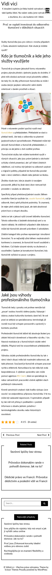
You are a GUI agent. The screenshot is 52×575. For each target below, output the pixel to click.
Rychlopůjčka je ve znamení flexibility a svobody (23, 552)
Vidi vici (9, 4)
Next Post (42, 435)
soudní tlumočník (36, 199)
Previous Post (12, 435)
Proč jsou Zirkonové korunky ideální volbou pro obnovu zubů (22, 544)
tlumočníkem (7, 133)
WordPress (42, 570)
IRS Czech (21, 376)
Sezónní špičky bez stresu (26, 452)
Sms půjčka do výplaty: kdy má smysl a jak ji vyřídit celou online (25, 529)
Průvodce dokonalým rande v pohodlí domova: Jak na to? (23, 537)
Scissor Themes (11, 570)
